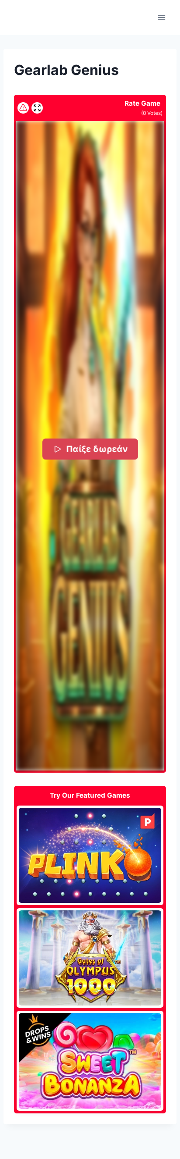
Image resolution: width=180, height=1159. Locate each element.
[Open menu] (161, 17)
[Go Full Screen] (37, 108)
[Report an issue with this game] (23, 108)
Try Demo (90, 855)
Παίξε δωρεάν (96, 449)
